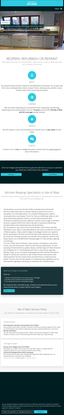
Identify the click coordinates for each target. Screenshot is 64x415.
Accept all (41, 412)
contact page (53, 149)
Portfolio (11, 174)
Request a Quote (9, 290)
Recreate (32, 3)
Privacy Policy (25, 408)
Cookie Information (36, 408)
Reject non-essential (9, 412)
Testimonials (53, 174)
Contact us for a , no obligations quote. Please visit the (25, 149)
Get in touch (20, 358)
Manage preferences (25, 412)
